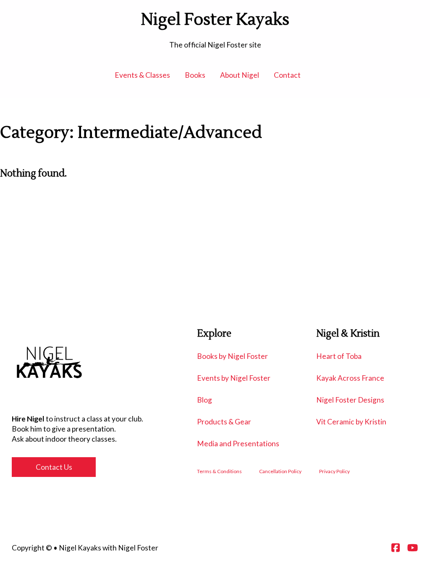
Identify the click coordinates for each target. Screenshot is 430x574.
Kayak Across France (350, 378)
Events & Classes (142, 75)
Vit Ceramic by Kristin (351, 421)
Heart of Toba (339, 356)
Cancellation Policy (280, 471)
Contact (287, 75)
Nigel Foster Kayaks (215, 20)
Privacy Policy (334, 471)
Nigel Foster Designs (350, 399)
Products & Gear (224, 421)
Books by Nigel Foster (232, 356)
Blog (204, 399)
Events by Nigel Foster (233, 378)
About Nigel (239, 75)
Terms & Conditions (219, 471)
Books (195, 75)
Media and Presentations (238, 443)
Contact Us (54, 467)
